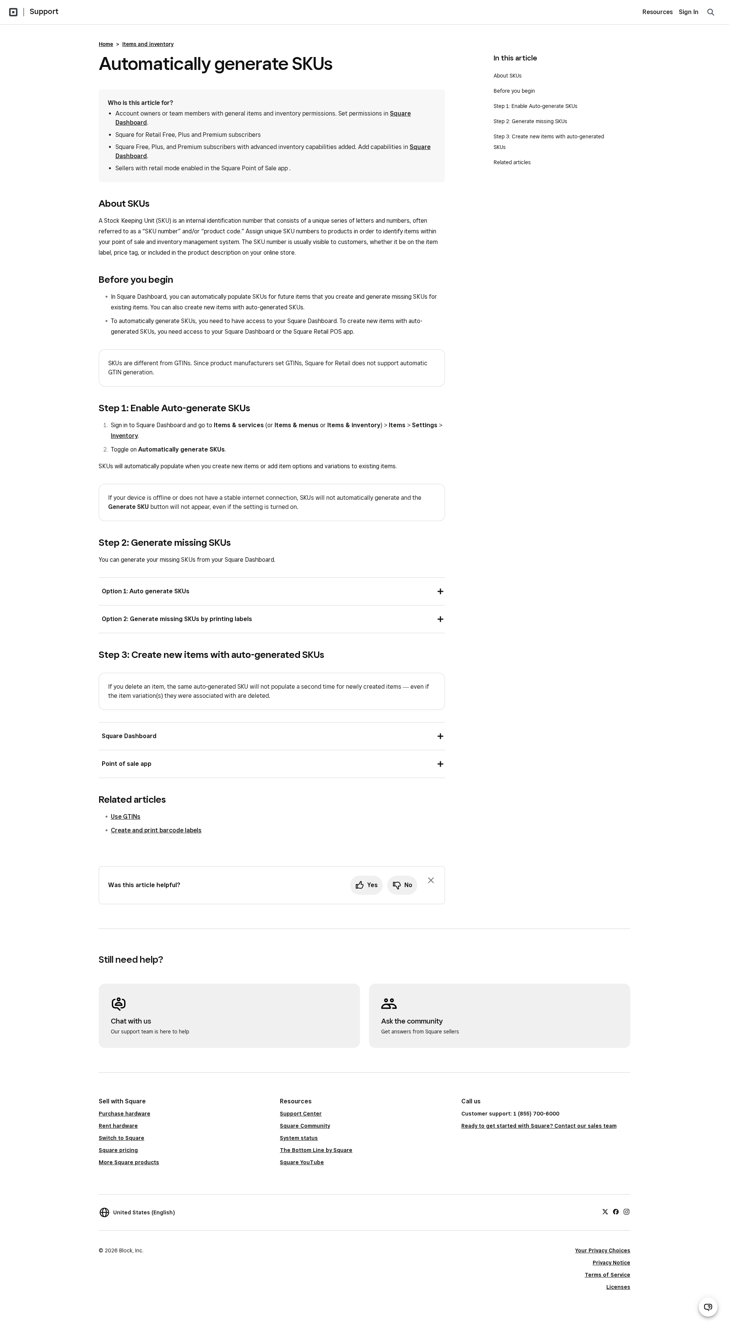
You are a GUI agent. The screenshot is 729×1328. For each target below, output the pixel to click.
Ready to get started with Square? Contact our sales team (539, 1126)
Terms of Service (607, 1275)
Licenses (618, 1287)
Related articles (512, 162)
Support (44, 11)
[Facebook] (616, 1211)
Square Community (305, 1126)
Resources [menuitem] (657, 12)
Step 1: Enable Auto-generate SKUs (536, 106)
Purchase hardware (124, 1114)
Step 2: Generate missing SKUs (530, 121)
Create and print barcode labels (156, 830)
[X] (605, 1211)
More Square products (129, 1162)
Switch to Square (121, 1138)
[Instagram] (626, 1211)
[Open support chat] (708, 1307)
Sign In (689, 12)
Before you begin (514, 91)
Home (106, 44)
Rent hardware (118, 1126)
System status (299, 1138)
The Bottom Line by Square (316, 1150)
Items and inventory (148, 44)
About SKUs (508, 76)
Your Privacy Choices (602, 1250)
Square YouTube (302, 1162)
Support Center (301, 1114)
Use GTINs (125, 816)
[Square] (13, 12)
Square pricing (118, 1150)
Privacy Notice (611, 1263)
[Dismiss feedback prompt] (431, 880)
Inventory (124, 435)
